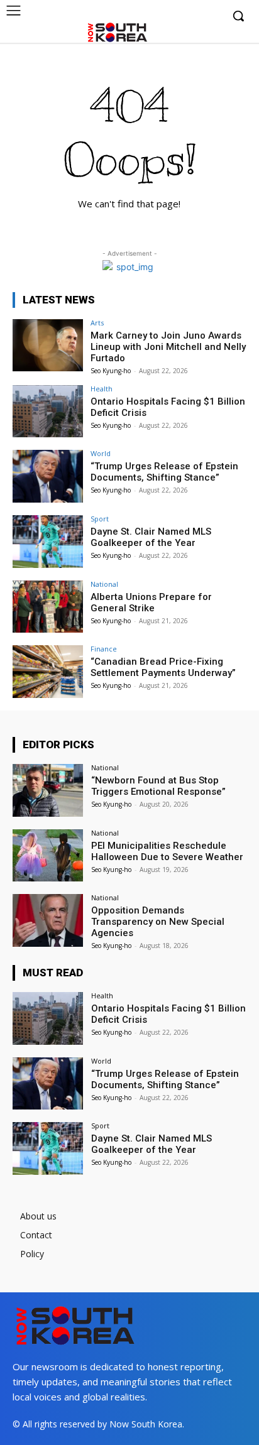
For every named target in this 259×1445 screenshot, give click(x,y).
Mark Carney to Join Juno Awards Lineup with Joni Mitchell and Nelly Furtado (168, 347)
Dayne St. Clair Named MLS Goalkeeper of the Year (151, 537)
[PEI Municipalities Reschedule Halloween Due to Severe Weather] (48, 855)
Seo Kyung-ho (111, 370)
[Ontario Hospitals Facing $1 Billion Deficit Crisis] (48, 411)
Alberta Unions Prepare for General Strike (151, 602)
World (101, 453)
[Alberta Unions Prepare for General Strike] (48, 607)
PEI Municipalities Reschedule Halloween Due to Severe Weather (167, 851)
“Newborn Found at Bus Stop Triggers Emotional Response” (158, 786)
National (104, 584)
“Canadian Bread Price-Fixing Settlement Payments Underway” (163, 667)
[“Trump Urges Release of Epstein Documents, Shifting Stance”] (48, 476)
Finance (104, 648)
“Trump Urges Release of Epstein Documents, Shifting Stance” (164, 472)
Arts (97, 322)
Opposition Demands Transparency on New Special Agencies (157, 922)
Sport (100, 518)
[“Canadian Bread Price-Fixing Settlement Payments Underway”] (48, 671)
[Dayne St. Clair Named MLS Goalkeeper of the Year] (48, 541)
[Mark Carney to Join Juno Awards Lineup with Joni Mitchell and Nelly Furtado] (48, 345)
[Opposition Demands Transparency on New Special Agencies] (48, 920)
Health (102, 388)
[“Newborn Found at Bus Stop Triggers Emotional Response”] (48, 790)
